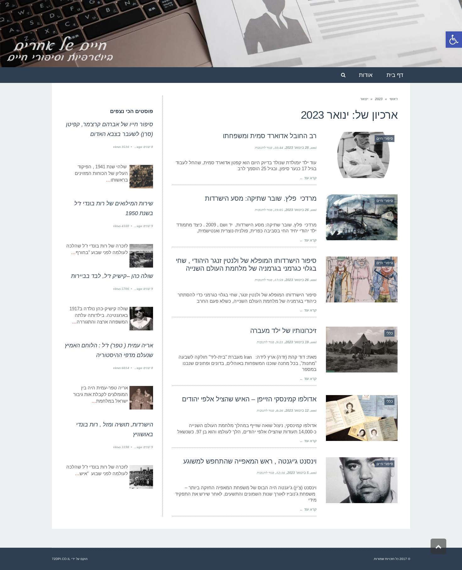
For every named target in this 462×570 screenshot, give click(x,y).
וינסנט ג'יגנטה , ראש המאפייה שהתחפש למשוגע (249, 461)
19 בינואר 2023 (297, 342)
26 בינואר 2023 (297, 210)
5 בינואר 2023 (298, 473)
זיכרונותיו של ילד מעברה (283, 330)
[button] (454, 39)
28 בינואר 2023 (297, 147)
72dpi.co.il (61, 559)
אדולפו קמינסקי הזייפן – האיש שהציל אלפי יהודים (249, 399)
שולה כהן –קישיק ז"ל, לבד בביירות (112, 276)
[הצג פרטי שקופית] (231, 33)
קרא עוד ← (308, 178)
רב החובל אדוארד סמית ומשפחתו (269, 135)
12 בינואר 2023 (297, 410)
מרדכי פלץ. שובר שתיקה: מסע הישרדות (260, 198)
